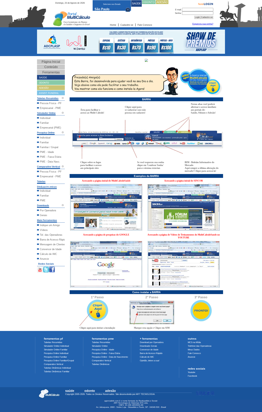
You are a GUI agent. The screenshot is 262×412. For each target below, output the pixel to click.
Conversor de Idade (51, 249)
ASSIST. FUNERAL (49, 93)
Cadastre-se (126, 25)
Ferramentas (51, 72)
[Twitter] (46, 268)
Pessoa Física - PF (51, 103)
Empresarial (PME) (50, 127)
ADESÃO (162, 2)
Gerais (43, 215)
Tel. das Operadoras (51, 234)
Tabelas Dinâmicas (101, 364)
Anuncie (44, 258)
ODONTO (149, 2)
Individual (45, 118)
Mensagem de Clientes (52, 244)
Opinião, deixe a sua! (149, 360)
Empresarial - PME (50, 108)
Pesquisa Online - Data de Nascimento (110, 357)
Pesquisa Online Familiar (55, 357)
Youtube (191, 372)
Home (113, 25)
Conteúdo (51, 67)
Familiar (44, 122)
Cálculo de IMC (48, 254)
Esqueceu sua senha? (202, 24)
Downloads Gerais (148, 346)
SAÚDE (136, 3)
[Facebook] (52, 268)
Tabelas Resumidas (53, 342)
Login (197, 17)
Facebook (192, 376)
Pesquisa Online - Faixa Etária (106, 353)
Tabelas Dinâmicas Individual (57, 368)
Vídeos (44, 230)
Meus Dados (194, 349)
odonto (89, 390)
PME (42, 200)
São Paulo (102, 9)
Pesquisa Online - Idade (103, 349)
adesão (110, 390)
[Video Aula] (63, 98)
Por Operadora (48, 210)
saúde (69, 390)
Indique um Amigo (50, 225)
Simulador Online (100, 346)
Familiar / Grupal (49, 147)
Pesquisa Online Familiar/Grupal (59, 360)
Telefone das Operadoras (200, 346)
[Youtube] (40, 268)
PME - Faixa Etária (50, 156)
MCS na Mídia (194, 342)
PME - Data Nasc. (50, 161)
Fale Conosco (145, 25)
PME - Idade (47, 152)
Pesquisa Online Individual (56, 353)
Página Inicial (51, 61)
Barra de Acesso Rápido (53, 239)
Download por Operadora (151, 342)
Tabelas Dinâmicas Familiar (56, 371)
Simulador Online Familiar (56, 349)
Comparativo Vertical (53, 364)
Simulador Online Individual (56, 346)
